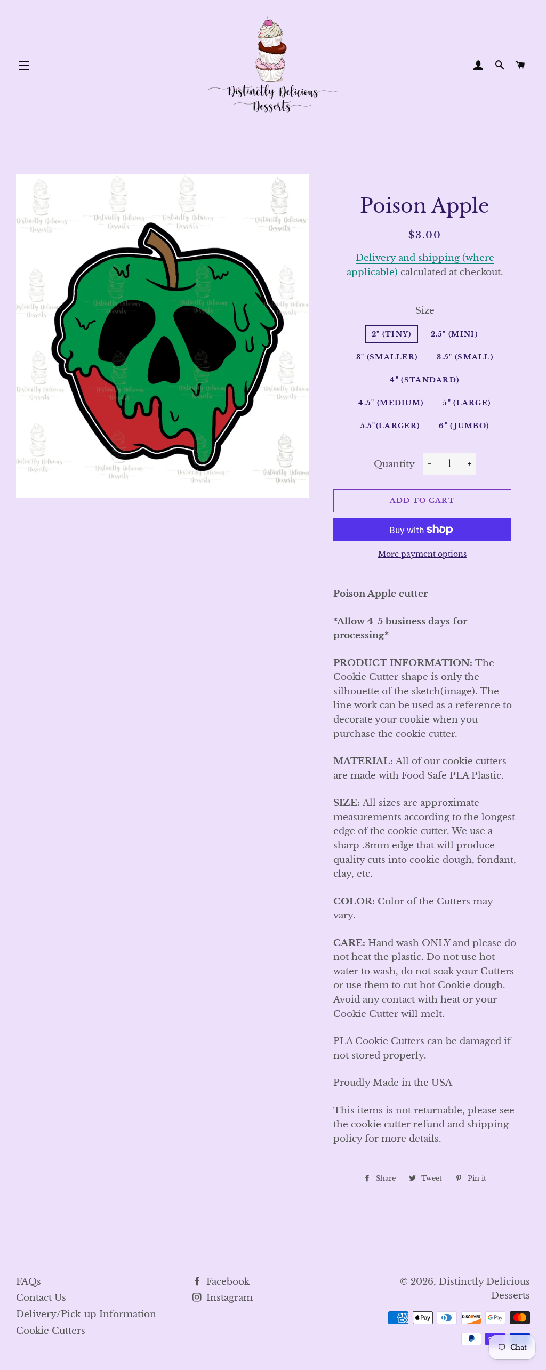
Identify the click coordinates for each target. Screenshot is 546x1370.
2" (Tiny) (392, 334)
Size (425, 310)
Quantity (394, 464)
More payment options (422, 554)
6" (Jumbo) (464, 425)
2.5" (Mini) (454, 334)
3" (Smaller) (387, 357)
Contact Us (41, 1297)
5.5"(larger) (390, 425)
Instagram (228, 1297)
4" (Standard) (424, 379)
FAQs (28, 1281)
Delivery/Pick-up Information (86, 1314)
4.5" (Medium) (390, 402)
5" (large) (467, 402)
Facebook (227, 1281)
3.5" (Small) (465, 357)
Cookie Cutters (50, 1330)
